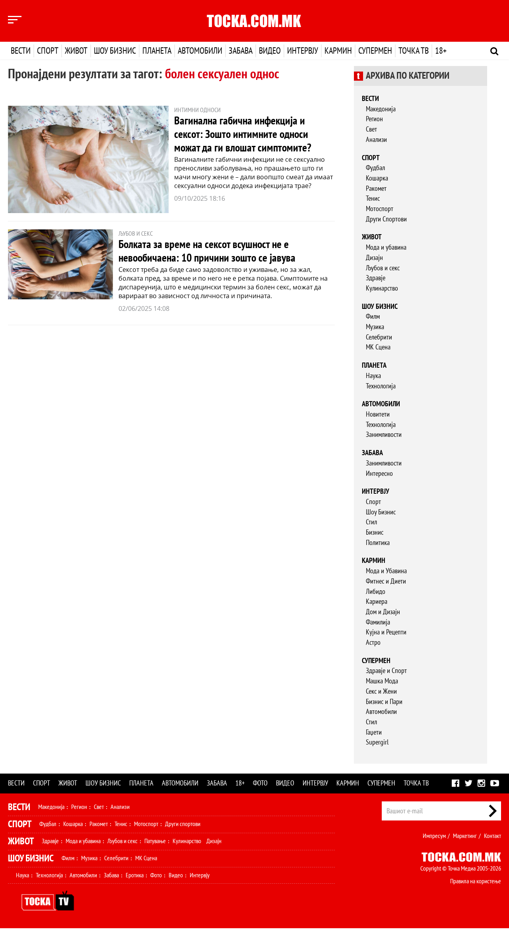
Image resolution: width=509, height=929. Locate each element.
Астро (373, 642)
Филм (373, 316)
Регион (374, 119)
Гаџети (374, 732)
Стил (371, 522)
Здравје (375, 278)
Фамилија (378, 622)
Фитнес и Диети (386, 581)
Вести (21, 51)
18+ (441, 51)
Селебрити (379, 337)
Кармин (338, 51)
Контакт (492, 836)
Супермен (375, 51)
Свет (371, 129)
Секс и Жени (381, 691)
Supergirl (377, 742)
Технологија (381, 386)
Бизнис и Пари (384, 702)
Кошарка (377, 178)
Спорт (47, 51)
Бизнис (374, 532)
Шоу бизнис (115, 51)
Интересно (379, 473)
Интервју (302, 51)
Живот (76, 51)
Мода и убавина (386, 247)
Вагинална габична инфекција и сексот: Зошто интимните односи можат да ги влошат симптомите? (242, 134)
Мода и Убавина (386, 571)
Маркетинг (465, 836)
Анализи (376, 140)
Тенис (373, 198)
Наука (373, 376)
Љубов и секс (383, 268)
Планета (156, 51)
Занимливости (384, 435)
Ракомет (376, 188)
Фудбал (375, 168)
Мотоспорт (379, 209)
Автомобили (200, 51)
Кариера (376, 601)
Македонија (381, 109)
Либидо (375, 592)
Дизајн (374, 258)
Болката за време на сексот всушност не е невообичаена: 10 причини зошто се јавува (207, 251)
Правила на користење (475, 881)
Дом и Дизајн (383, 612)
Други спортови (182, 824)
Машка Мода (382, 681)
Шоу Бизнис (381, 512)
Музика (375, 327)
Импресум (434, 836)
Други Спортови (386, 219)
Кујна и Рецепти (386, 632)
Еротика (135, 875)
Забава (241, 51)
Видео (270, 51)
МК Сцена (378, 347)
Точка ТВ (413, 51)
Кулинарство (382, 288)
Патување (155, 841)
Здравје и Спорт (386, 671)
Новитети (378, 414)
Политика (378, 543)
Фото (260, 783)
